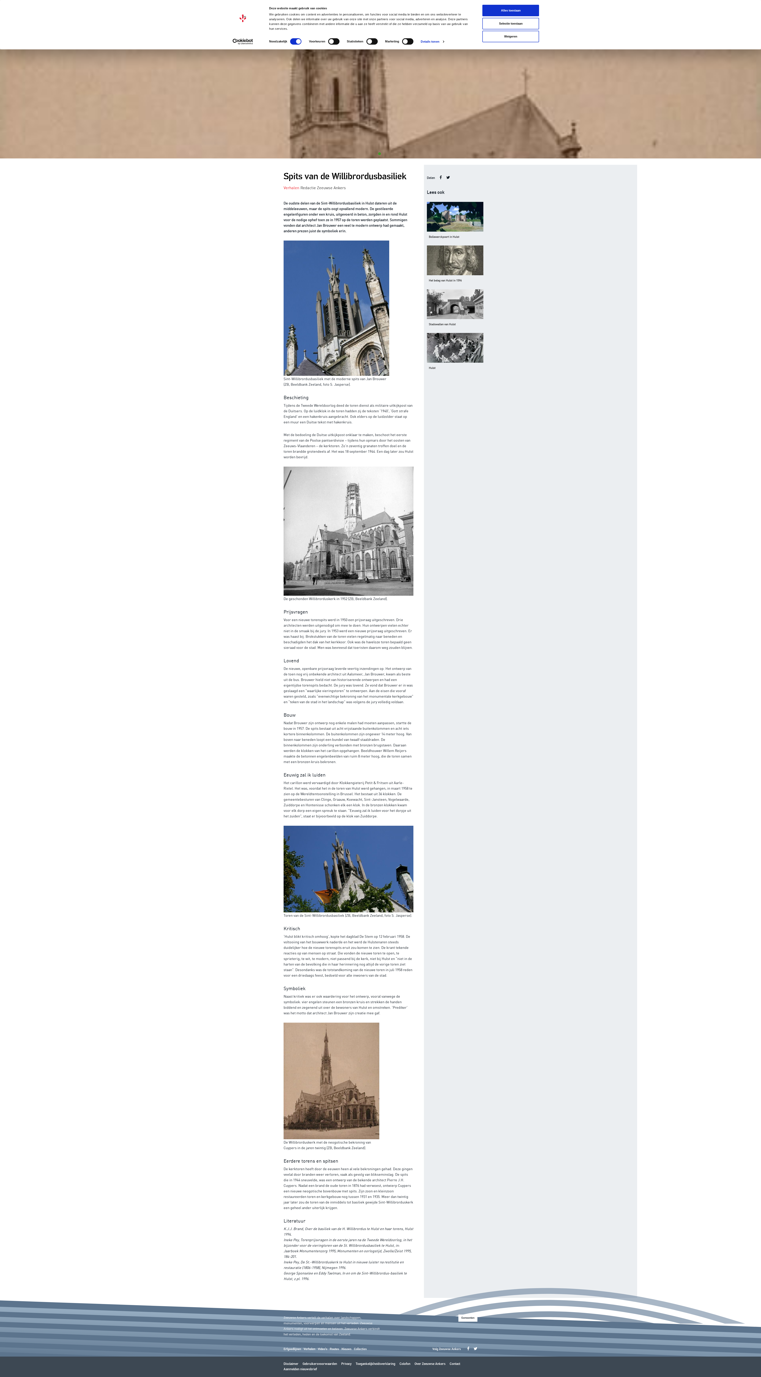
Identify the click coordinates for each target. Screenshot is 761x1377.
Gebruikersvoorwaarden (320, 1364)
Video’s (322, 1349)
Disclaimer (291, 1364)
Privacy (346, 1364)
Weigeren (510, 36)
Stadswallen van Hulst (442, 324)
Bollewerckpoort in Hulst (444, 237)
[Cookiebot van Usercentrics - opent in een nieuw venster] (243, 42)
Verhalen (309, 1349)
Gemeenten (467, 1318)
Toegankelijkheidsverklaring (375, 1364)
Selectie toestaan (511, 23)
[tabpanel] (380, 103)
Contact (455, 1364)
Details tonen (430, 41)
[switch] (333, 41)
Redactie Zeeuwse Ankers (323, 187)
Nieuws (346, 1349)
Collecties (360, 1349)
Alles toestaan (511, 10)
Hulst (432, 368)
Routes (334, 1349)
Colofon (405, 1364)
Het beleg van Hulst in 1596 (445, 280)
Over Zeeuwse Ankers (430, 1364)
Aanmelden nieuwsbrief (300, 1369)
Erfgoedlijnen (292, 1349)
